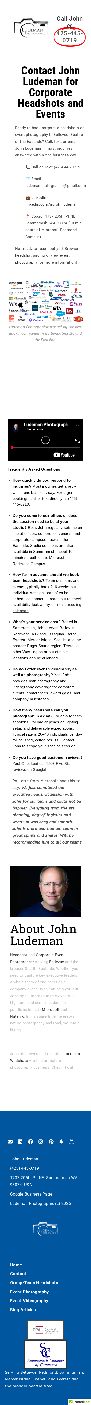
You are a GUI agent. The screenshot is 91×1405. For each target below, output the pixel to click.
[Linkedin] (20, 1142)
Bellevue (56, 961)
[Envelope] (10, 1142)
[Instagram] (41, 1142)
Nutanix (17, 1016)
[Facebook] (31, 1142)
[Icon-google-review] (71, 1142)
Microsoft (51, 1009)
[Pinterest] (51, 1142)
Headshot (18, 955)
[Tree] (61, 1142)
